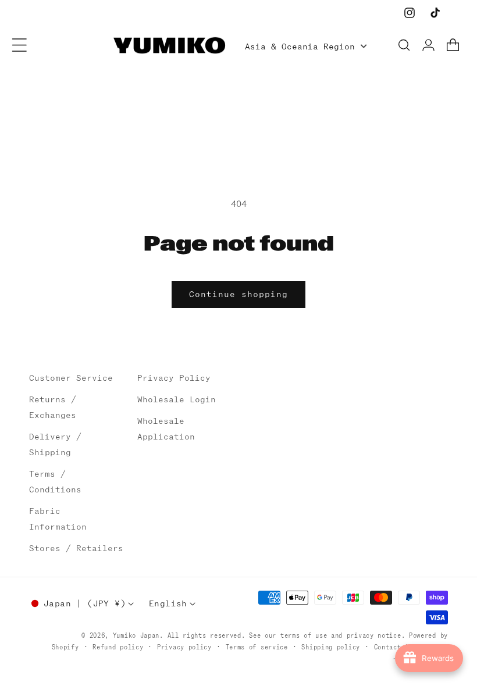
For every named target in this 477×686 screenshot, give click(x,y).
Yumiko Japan (136, 635)
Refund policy (117, 647)
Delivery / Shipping (55, 444)
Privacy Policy (174, 378)
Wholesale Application (166, 429)
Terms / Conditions (55, 482)
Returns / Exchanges (52, 407)
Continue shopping (238, 294)
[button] (19, 45)
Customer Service (71, 378)
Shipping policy (330, 647)
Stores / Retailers (76, 548)
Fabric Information (58, 519)
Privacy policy (184, 647)
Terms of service (257, 647)
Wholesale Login (176, 399)
